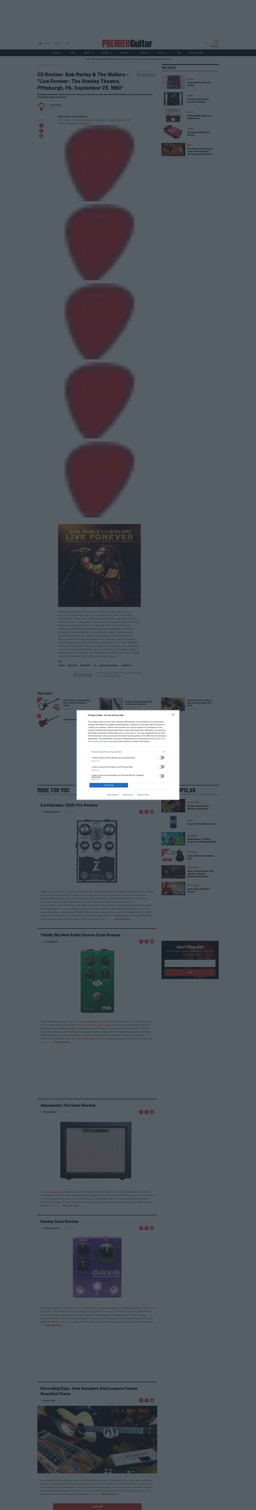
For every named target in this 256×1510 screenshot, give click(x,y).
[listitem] (128, 751)
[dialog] (128, 755)
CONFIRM (109, 785)
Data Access (128, 795)
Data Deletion (113, 795)
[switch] (161, 757)
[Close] (174, 715)
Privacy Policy (143, 795)
